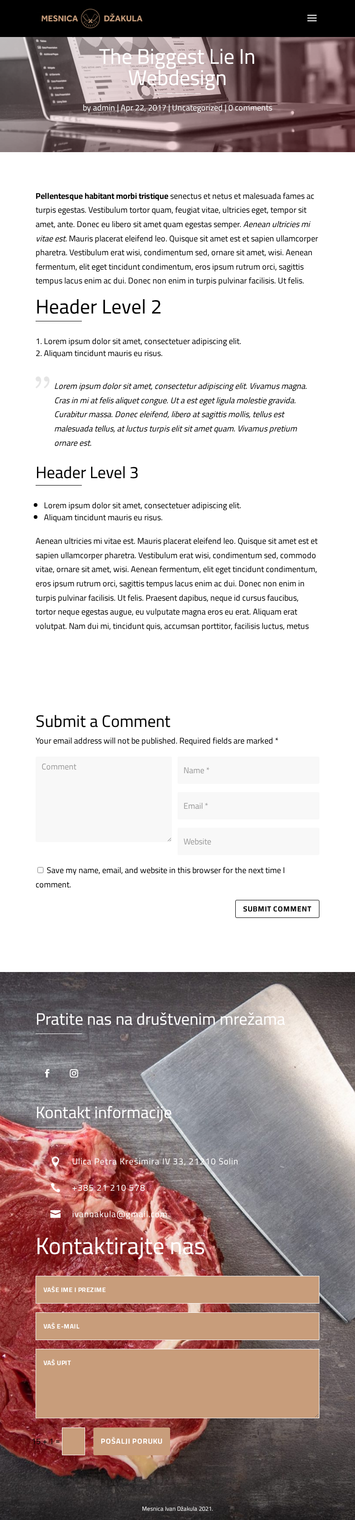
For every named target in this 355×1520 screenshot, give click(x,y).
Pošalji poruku (132, 1441)
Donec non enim (157, 280)
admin (104, 107)
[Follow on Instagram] (74, 1073)
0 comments (250, 107)
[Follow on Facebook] (47, 1073)
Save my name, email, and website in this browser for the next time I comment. (160, 877)
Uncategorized (197, 107)
